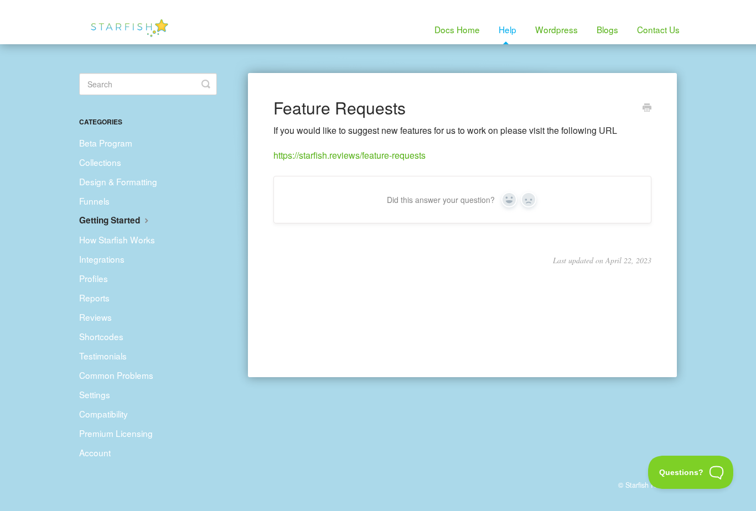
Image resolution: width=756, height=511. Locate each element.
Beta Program (105, 143)
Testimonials (103, 356)
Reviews (95, 317)
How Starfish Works (117, 239)
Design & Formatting (118, 181)
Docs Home (457, 29)
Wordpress (556, 29)
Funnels (94, 201)
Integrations (102, 259)
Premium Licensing (116, 433)
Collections (100, 162)
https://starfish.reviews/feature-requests (349, 155)
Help (507, 29)
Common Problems (116, 375)
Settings (94, 394)
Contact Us (658, 29)
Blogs (607, 29)
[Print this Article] (647, 108)
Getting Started (110, 220)
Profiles (93, 278)
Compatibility (103, 414)
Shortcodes (101, 336)
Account (95, 452)
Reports (94, 297)
